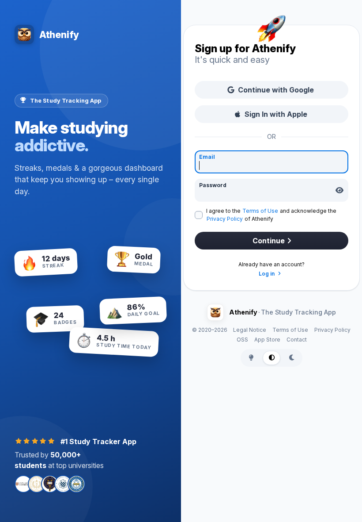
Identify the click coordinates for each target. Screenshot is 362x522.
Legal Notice (249, 329)
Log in (267, 273)
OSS (242, 339)
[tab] (251, 358)
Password (212, 185)
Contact (297, 339)
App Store (267, 339)
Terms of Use (260, 210)
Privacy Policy (225, 218)
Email (207, 157)
